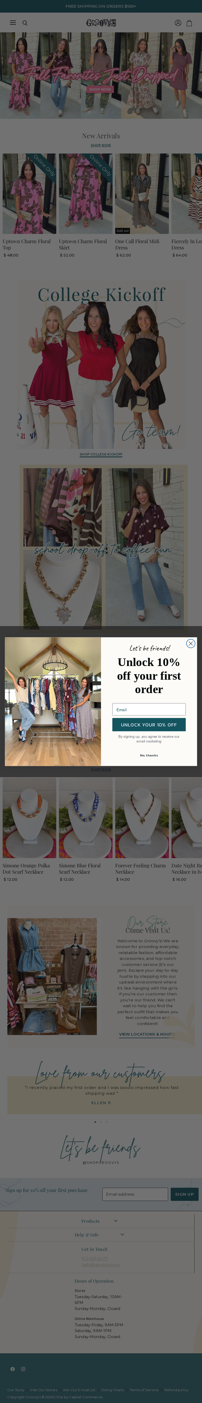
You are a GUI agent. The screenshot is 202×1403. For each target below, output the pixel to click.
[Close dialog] (190, 643)
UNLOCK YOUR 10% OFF (149, 724)
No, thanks (149, 755)
